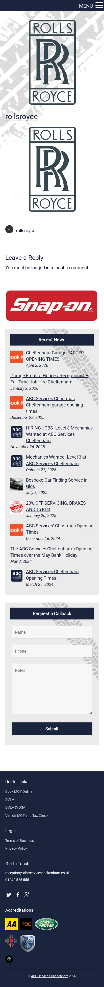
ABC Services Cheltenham (49, 976)
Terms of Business (19, 841)
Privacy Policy (16, 848)
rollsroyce (21, 116)
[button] (99, 6)
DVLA (9, 800)
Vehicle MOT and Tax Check (26, 815)
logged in (40, 267)
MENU (86, 6)
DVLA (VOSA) (16, 807)
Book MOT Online (18, 791)
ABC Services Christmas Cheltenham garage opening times (54, 405)
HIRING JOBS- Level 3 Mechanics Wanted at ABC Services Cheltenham (59, 434)
